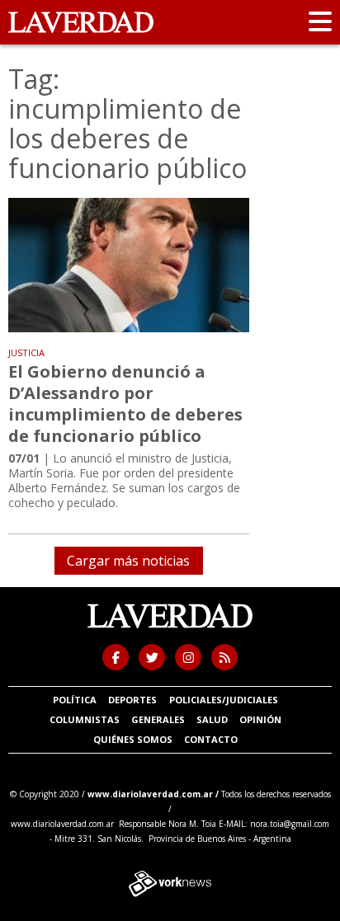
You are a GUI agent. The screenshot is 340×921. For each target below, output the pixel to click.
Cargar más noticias (128, 561)
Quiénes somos (132, 739)
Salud (212, 719)
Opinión (260, 719)
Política (75, 699)
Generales (158, 719)
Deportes (132, 699)
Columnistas (85, 719)
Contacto (211, 739)
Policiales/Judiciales (223, 699)
